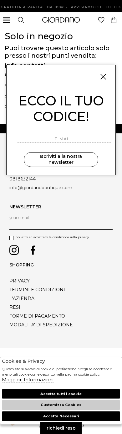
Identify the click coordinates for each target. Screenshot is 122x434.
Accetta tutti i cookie (61, 394)
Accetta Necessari (61, 416)
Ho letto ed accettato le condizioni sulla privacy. (52, 237)
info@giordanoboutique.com (40, 187)
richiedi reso (61, 428)
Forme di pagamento (37, 316)
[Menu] (6, 20)
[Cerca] (20, 20)
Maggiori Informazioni (27, 380)
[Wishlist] (101, 20)
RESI (14, 307)
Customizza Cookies (61, 405)
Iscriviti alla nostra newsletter (61, 159)
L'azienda (21, 298)
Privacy (19, 281)
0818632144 (22, 179)
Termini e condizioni (37, 289)
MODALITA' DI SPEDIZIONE (41, 325)
